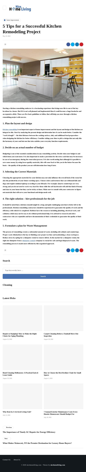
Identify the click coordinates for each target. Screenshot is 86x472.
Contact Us (6, 460)
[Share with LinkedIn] (77, 44)
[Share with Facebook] (68, 44)
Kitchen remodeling (10, 129)
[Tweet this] (73, 44)
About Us (17, 460)
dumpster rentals (29, 240)
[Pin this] (81, 44)
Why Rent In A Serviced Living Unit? (17, 412)
